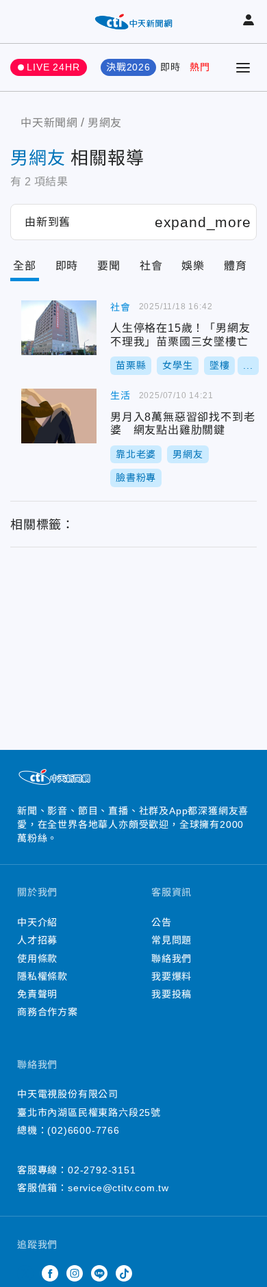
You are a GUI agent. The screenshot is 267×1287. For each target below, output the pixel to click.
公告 (161, 922)
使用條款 (37, 958)
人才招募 (37, 940)
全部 (24, 266)
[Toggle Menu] (243, 67)
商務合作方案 (47, 1011)
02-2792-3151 (102, 1170)
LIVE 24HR (53, 67)
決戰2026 (128, 67)
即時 (170, 67)
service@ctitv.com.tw (118, 1187)
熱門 (200, 67)
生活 (120, 395)
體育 (235, 266)
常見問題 (171, 940)
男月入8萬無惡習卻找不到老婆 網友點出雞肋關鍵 (59, 416)
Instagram (74, 1273)
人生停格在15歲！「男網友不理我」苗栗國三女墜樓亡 (59, 327)
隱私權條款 (42, 976)
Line (99, 1273)
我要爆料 (171, 976)
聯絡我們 (171, 958)
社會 (151, 266)
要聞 (108, 266)
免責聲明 (37, 994)
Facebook (50, 1273)
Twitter (25, 1273)
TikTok (124, 1273)
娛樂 (193, 266)
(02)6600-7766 (83, 1130)
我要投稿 (171, 994)
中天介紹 (37, 922)
